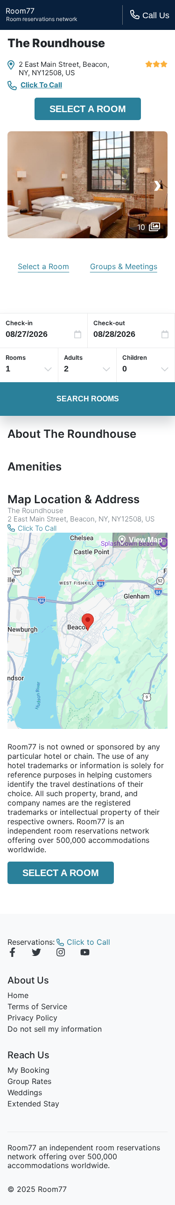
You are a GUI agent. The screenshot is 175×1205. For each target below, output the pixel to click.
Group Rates (29, 1081)
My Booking (28, 1070)
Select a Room (87, 109)
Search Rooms (87, 399)
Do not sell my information (54, 1029)
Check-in (19, 323)
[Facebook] (12, 954)
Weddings (24, 1092)
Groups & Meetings (123, 266)
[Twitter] (36, 954)
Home (17, 995)
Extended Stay (33, 1103)
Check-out (109, 323)
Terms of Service (37, 1006)
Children (134, 357)
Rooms (16, 357)
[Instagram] (60, 954)
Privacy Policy (32, 1017)
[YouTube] (85, 954)
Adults (73, 357)
